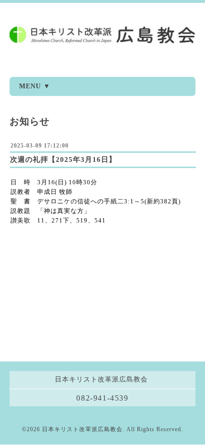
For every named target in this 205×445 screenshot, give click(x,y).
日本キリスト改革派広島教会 (82, 429)
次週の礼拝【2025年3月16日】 (63, 159)
